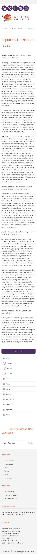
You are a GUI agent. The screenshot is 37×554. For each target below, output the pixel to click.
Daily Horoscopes (10, 495)
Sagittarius (9, 399)
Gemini (9, 368)
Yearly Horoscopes (17, 29)
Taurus (9, 363)
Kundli (6, 467)
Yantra (6, 471)
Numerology (8, 464)
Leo (7, 379)
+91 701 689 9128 (10, 540)
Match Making (9, 491)
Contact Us (8, 478)
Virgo (7, 384)
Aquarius (8, 409)
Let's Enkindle (29, 551)
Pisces (7, 414)
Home (5, 29)
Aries (7, 358)
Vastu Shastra (9, 460)
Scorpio (8, 394)
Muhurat (7, 474)
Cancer (9, 374)
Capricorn (9, 404)
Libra (7, 389)
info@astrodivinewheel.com (15, 543)
